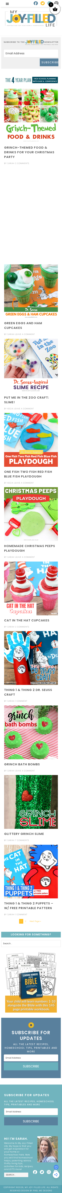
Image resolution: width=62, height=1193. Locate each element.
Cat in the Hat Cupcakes (26, 620)
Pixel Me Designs (42, 1190)
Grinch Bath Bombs (22, 764)
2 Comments (22, 163)
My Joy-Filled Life (31, 18)
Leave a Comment (25, 334)
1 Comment (21, 701)
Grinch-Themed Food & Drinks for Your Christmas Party (29, 152)
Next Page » (35, 921)
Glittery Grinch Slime (24, 834)
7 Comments (22, 840)
